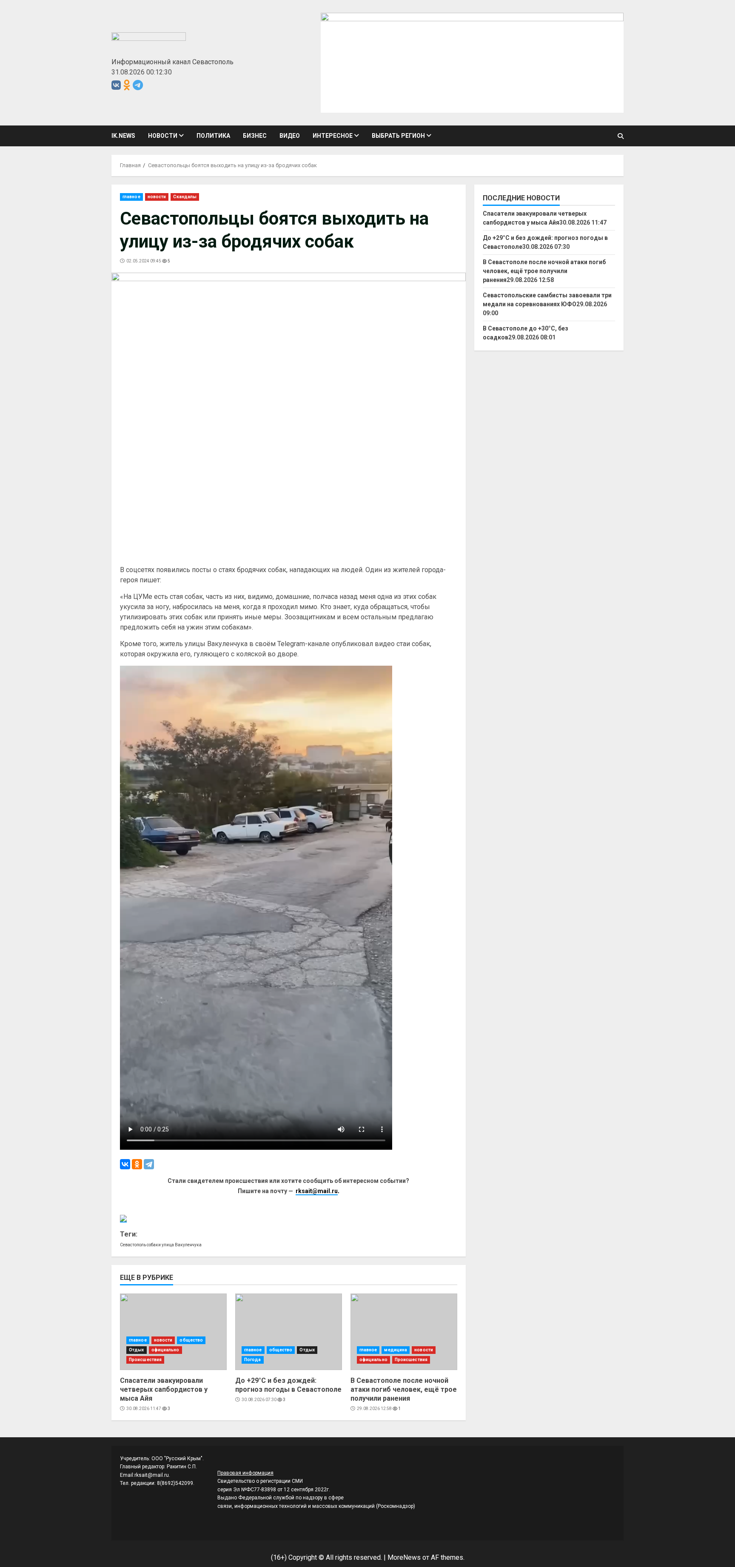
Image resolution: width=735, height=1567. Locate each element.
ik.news (123, 135)
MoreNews (404, 1557)
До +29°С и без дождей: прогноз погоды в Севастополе (288, 1331)
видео (289, 135)
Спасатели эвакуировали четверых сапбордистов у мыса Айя (173, 1331)
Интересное (333, 135)
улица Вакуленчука (182, 1244)
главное (131, 196)
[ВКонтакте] (125, 1164)
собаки (154, 1244)
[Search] (621, 136)
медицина (395, 1350)
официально (165, 1350)
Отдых (136, 1350)
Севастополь (133, 1244)
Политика (213, 135)
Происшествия (145, 1359)
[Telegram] (149, 1164)
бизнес (255, 135)
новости (162, 135)
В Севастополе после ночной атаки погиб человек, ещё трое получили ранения (403, 1331)
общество (191, 1340)
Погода (252, 1359)
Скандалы (185, 196)
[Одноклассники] (137, 1164)
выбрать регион (398, 135)
